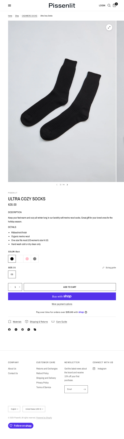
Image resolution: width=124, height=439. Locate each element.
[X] (17, 329)
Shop (17, 15)
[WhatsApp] (29, 329)
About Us (12, 368)
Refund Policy (42, 373)
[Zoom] (109, 27)
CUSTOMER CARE (46, 362)
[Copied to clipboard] (35, 329)
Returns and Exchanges (46, 368)
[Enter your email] (84, 389)
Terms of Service (43, 387)
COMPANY (13, 362)
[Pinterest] (23, 329)
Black (12, 259)
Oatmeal (19, 259)
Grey (35, 259)
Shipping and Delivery (46, 378)
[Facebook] (10, 329)
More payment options (62, 304)
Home (10, 15)
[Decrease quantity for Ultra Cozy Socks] (10, 287)
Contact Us (13, 373)
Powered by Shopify (44, 417)
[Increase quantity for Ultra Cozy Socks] (19, 287)
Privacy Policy (42, 382)
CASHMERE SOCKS (29, 15)
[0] (114, 5)
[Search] (109, 5)
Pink (27, 259)
